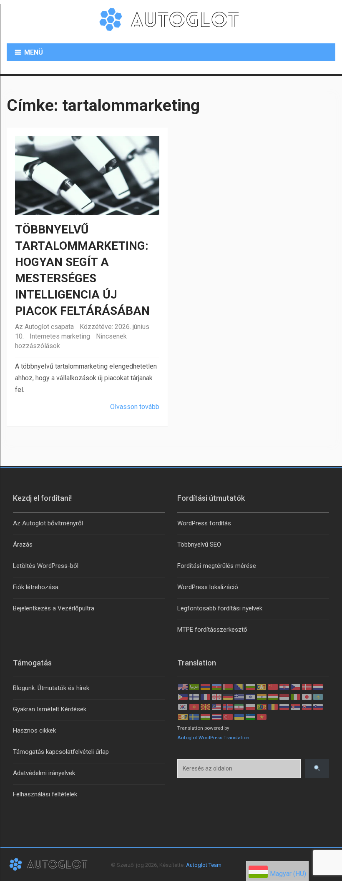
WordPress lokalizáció (207, 587)
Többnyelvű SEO (199, 544)
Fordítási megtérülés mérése (216, 566)
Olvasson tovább (134, 407)
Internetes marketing (60, 336)
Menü (33, 52)
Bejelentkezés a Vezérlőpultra (53, 608)
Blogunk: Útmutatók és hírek (51, 688)
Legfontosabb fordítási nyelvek (219, 608)
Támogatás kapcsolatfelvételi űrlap (61, 752)
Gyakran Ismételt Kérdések (49, 709)
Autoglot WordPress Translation (213, 737)
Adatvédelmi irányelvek (44, 773)
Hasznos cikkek (34, 730)
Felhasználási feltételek (45, 794)
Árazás (23, 544)
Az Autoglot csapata (44, 327)
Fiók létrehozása (35, 587)
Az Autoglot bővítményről (48, 523)
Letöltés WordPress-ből (45, 566)
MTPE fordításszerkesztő (212, 629)
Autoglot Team (203, 865)
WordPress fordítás (204, 523)
